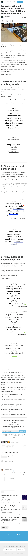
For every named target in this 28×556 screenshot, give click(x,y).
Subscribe (20, 2)
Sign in (25, 2)
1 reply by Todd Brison (10, 478)
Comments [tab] (4, 456)
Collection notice (23, 546)
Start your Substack (10, 549)
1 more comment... (5, 485)
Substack (7, 553)
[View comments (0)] (8, 524)
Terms (16, 546)
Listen (25, 17)
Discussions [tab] (11, 491)
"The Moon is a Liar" (6, 499)
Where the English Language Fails (9, 496)
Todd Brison (7, 16)
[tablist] (7, 456)
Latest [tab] (6, 491)
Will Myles (9, 500)
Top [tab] (2, 491)
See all (4, 527)
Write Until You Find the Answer (10, 517)
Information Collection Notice (15, 435)
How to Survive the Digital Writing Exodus (10, 506)
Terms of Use (20, 434)
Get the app (20, 549)
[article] (14, 499)
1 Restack (17, 442)
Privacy (13, 546)
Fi (4, 469)
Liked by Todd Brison (9, 470)
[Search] (25, 492)
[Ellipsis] (26, 469)
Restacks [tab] (10, 456)
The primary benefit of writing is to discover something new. (9, 519)
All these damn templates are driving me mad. (10, 510)
